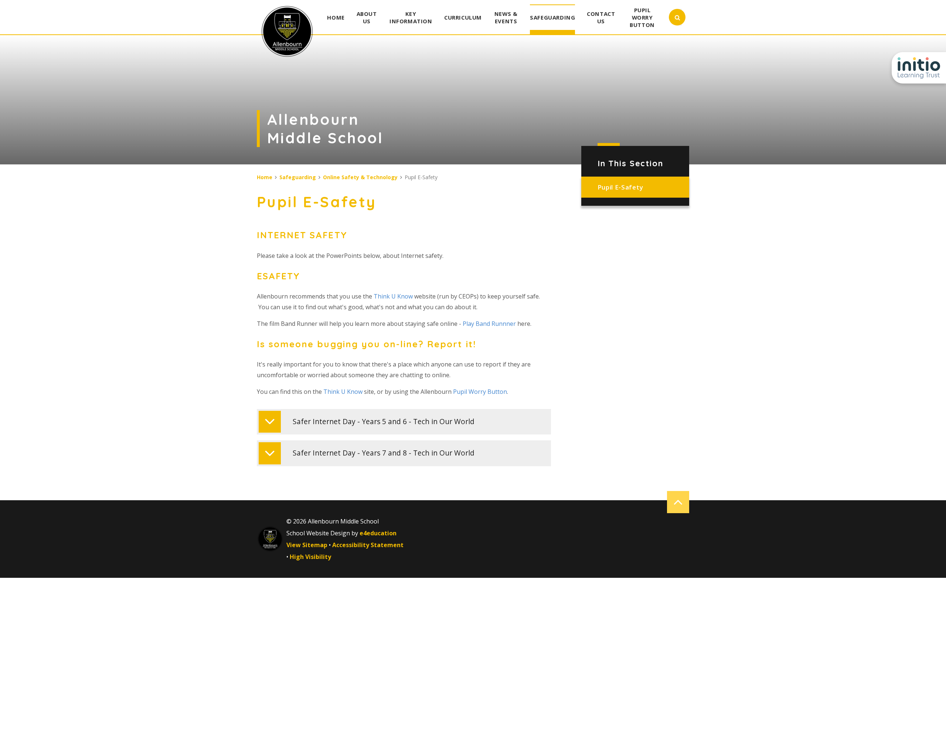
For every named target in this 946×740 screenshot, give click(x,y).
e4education (378, 533)
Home (264, 177)
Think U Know (392, 296)
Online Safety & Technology (360, 177)
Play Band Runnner (490, 324)
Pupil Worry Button (480, 392)
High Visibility (310, 557)
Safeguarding (297, 177)
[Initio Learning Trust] (919, 67)
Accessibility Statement (368, 545)
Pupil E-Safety (620, 187)
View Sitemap (306, 545)
